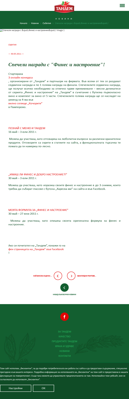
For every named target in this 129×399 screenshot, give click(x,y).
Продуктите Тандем (64, 341)
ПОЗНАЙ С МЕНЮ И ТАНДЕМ (26, 128)
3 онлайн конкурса (20, 77)
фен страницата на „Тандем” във (36, 249)
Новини (36, 23)
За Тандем (64, 331)
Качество (65, 336)
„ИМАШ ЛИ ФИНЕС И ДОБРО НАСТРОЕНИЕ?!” (37, 174)
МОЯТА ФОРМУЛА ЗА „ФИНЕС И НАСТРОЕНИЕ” (38, 210)
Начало (25, 23)
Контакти (64, 356)
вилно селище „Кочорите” (25, 103)
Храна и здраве (64, 346)
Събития (48, 23)
